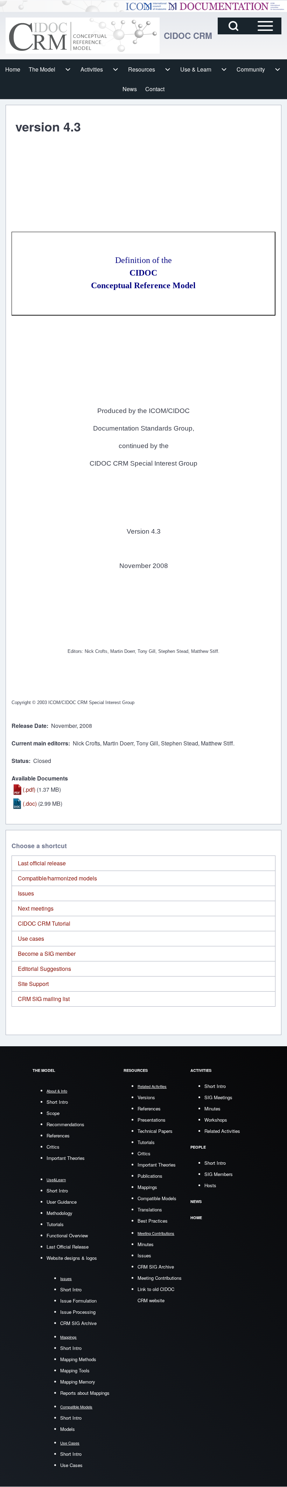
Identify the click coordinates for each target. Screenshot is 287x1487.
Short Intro (57, 1102)
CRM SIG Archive (78, 1323)
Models (67, 1429)
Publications (150, 1175)
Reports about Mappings (85, 1393)
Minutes (146, 1244)
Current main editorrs (40, 743)
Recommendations (65, 1124)
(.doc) (30, 803)
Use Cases (71, 1465)
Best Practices (153, 1220)
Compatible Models (157, 1198)
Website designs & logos (72, 1258)
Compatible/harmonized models (57, 878)
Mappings (147, 1187)
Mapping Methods (78, 1359)
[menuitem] (12, 69)
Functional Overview (67, 1235)
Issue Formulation (78, 1300)
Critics (53, 1146)
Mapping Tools (75, 1370)
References (58, 1135)
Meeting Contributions (160, 1278)
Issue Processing (78, 1312)
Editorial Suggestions (44, 969)
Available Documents (40, 778)
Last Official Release (68, 1246)
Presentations (152, 1119)
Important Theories (66, 1158)
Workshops (215, 1119)
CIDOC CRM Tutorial (44, 923)
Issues (26, 893)
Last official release (42, 863)
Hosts (210, 1185)
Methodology (59, 1213)
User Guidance (62, 1201)
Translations (150, 1209)
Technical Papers (155, 1131)
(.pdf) (29, 789)
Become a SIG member (47, 953)
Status (20, 761)
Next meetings (36, 908)
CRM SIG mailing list (44, 999)
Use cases (31, 938)
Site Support (33, 984)
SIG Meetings (218, 1097)
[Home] (83, 36)
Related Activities (222, 1131)
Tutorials (55, 1224)
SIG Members (218, 1174)
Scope (53, 1113)
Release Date (29, 726)
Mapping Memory (77, 1381)
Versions (146, 1097)
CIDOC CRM (188, 35)
